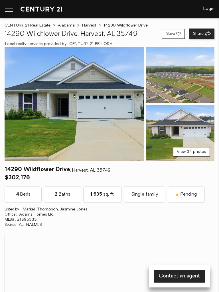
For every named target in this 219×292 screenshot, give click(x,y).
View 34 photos (191, 152)
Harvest (89, 25)
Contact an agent (179, 276)
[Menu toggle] (9, 9)
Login (208, 9)
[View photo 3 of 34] (180, 133)
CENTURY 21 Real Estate (27, 25)
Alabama (66, 25)
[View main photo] (74, 104)
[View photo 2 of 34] (180, 75)
